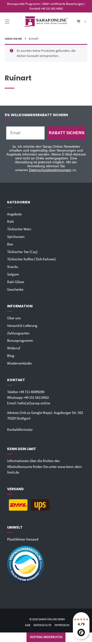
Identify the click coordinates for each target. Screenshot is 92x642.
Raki (10, 221)
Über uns (14, 318)
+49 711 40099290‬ (31, 391)
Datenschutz (42, 625)
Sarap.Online (13, 38)
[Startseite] (46, 22)
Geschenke (15, 289)
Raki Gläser (15, 281)
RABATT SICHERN (66, 133)
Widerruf (13, 348)
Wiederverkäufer (19, 363)
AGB (27, 625)
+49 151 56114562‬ (36, 397)
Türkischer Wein (19, 229)
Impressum (61, 625)
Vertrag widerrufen (46, 637)
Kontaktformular (20, 429)
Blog (10, 355)
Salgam (13, 274)
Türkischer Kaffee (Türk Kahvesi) (31, 259)
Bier (10, 244)
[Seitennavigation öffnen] (13, 21)
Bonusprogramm (20, 340)
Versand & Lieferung (22, 325)
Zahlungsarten (18, 333)
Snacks (12, 266)
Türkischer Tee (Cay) (22, 251)
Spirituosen (16, 236)
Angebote (14, 214)
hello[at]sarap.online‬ (34, 403)
